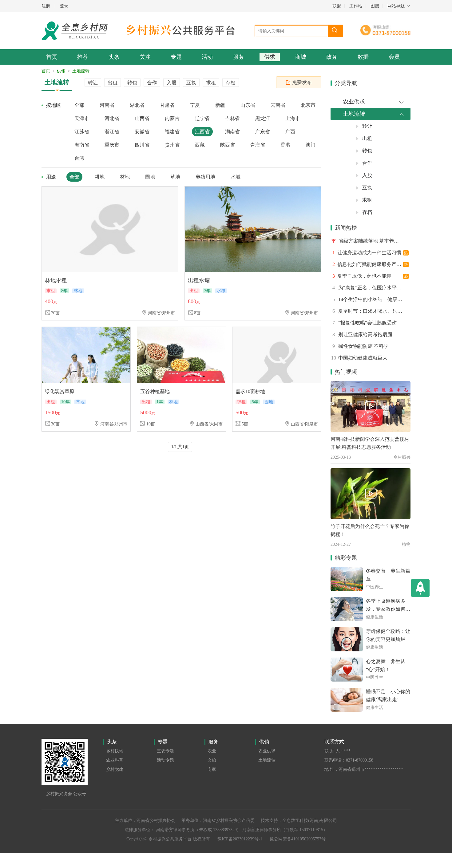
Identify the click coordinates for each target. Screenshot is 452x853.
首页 (51, 57)
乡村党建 (114, 769)
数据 (363, 57)
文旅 (212, 760)
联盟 (336, 6)
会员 (394, 57)
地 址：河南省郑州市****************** (363, 769)
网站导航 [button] (396, 6)
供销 (61, 71)
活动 (207, 57)
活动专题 (165, 760)
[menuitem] (370, 101)
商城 (300, 57)
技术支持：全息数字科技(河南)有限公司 (299, 820)
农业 (212, 751)
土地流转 (80, 71)
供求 (269, 57)
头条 (114, 57)
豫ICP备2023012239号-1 (239, 839)
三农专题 (165, 751)
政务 (331, 57)
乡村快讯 (114, 751)
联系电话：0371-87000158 (348, 760)
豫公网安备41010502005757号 (298, 839)
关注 (145, 57)
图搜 (375, 6)
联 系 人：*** (337, 751)
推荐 (82, 57)
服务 (238, 57)
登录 (64, 6)
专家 (212, 769)
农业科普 (114, 760)
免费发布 (302, 82)
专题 (176, 57)
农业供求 (267, 751)
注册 (46, 6)
